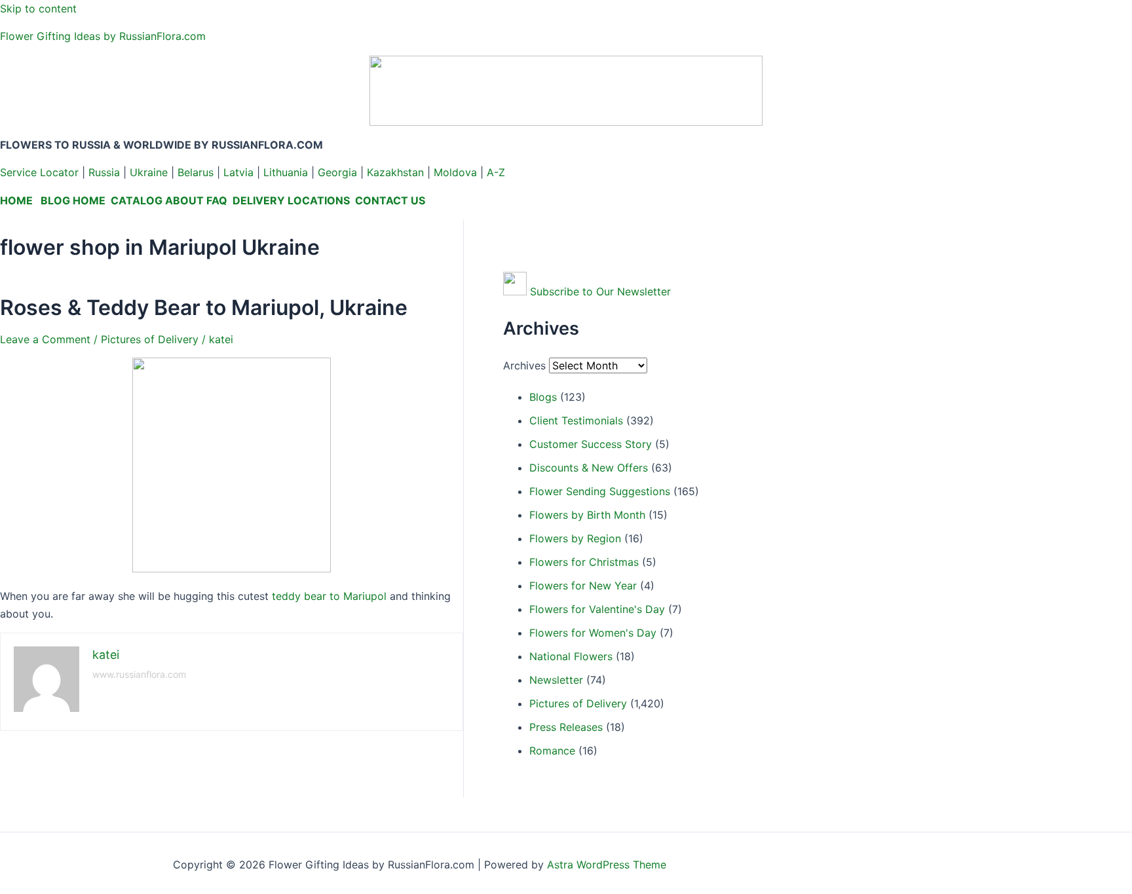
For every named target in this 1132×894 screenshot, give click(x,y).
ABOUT (184, 200)
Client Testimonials (576, 420)
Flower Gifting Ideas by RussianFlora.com (103, 36)
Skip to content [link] (38, 8)
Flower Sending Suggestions (599, 491)
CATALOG (136, 200)
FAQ (216, 200)
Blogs (543, 396)
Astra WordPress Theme (606, 864)
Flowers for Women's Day (592, 632)
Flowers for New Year (583, 585)
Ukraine (149, 172)
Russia (104, 172)
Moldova (455, 172)
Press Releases (566, 727)
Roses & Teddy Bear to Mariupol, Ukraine (203, 307)
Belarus (196, 172)
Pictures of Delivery (149, 339)
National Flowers (571, 656)
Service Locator (39, 172)
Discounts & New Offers (588, 467)
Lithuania (285, 172)
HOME (16, 200)
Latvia (238, 172)
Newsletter (556, 679)
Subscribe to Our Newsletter (600, 291)
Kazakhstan (395, 172)
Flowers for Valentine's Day (597, 609)
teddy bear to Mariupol (329, 596)
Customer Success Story (590, 444)
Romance (552, 750)
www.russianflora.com (139, 674)
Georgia (337, 172)
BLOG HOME (73, 200)
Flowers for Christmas (584, 561)
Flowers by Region (575, 538)
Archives (524, 365)
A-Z (496, 172)
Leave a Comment (45, 339)
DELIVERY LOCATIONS (291, 200)
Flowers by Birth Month (587, 514)
